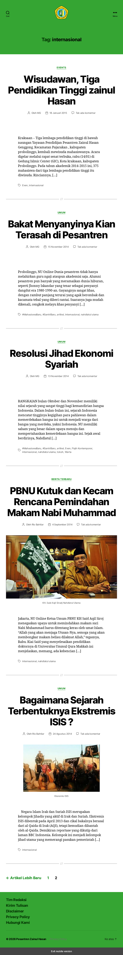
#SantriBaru (49, 314)
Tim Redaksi (16, 900)
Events (61, 67)
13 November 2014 (58, 376)
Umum (61, 212)
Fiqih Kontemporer (82, 448)
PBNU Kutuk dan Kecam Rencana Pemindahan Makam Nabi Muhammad (61, 501)
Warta (68, 451)
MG (39, 112)
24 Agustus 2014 (62, 733)
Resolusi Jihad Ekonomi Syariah (61, 358)
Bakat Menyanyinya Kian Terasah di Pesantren (61, 229)
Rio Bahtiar (38, 524)
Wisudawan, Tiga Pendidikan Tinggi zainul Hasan (61, 90)
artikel (60, 314)
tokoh (60, 451)
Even (25, 185)
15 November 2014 (58, 246)
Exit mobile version (61, 951)
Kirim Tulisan (17, 905)
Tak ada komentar (86, 112)
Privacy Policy (18, 917)
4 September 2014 (62, 524)
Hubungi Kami (18, 922)
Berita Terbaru (61, 479)
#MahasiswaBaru (31, 314)
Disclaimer (15, 911)
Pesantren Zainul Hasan (31, 939)
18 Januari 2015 (58, 112)
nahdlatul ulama (90, 314)
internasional (36, 185)
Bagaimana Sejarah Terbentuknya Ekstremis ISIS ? (61, 711)
